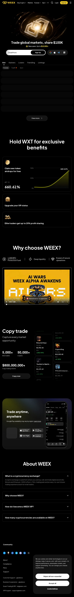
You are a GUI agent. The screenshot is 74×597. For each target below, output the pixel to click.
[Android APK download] (37, 436)
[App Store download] (25, 430)
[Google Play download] (37, 430)
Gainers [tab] (12, 62)
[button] (21, 2)
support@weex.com (18, 590)
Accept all (52, 583)
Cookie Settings (52, 589)
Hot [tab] (3, 62)
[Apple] (54, 52)
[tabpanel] (37, 68)
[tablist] (37, 62)
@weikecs (19, 578)
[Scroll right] (46, 2)
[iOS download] (25, 436)
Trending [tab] (31, 62)
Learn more (37, 421)
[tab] (5, 67)
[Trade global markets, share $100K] (37, 20)
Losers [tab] (21, 62)
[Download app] (64, 52)
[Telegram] (58, 52)
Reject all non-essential (52, 576)
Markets (30, 2)
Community (8, 545)
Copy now (16, 376)
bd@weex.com (21, 586)
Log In (56, 2)
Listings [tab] (41, 62)
